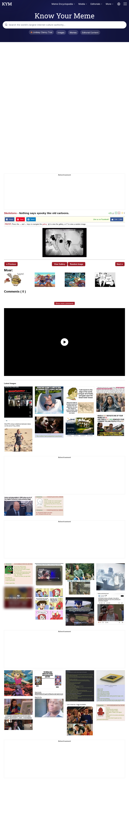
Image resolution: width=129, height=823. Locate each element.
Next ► (120, 264)
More (108, 4)
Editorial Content (90, 32)
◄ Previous (11, 264)
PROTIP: (8, 224)
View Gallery (59, 264)
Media (82, 4)
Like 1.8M (117, 219)
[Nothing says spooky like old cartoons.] (64, 242)
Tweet (32, 219)
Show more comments (64, 303)
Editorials (95, 4)
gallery (44, 224)
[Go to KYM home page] (7, 4)
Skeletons (10, 213)
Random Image (76, 264)
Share (10, 219)
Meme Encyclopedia (62, 4)
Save (21, 219)
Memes (73, 32)
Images (61, 32)
